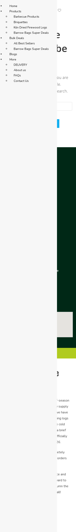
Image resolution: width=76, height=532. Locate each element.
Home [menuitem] (13, 6)
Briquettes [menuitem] (21, 22)
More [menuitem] (13, 59)
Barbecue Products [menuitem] (26, 17)
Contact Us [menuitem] (21, 81)
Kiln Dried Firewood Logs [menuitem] (30, 27)
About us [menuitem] (20, 70)
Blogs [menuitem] (13, 54)
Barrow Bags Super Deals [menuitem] (31, 33)
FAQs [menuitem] (17, 75)
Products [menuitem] (15, 11)
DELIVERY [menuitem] (20, 65)
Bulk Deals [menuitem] (17, 38)
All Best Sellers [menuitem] (24, 43)
